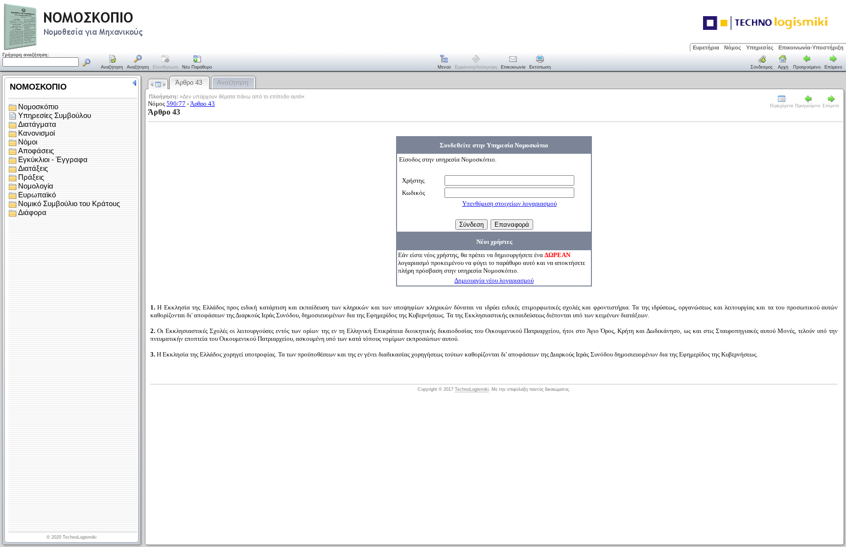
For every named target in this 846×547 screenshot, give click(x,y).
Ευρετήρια (706, 47)
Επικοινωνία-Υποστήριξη (811, 47)
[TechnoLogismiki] (112, 49)
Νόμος (732, 47)
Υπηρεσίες (760, 47)
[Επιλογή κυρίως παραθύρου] (112, 62)
